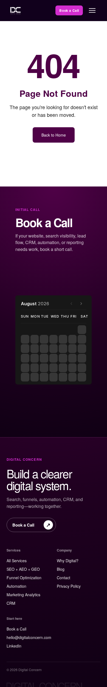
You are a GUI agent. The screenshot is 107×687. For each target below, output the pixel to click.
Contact (63, 577)
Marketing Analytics (23, 594)
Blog (60, 569)
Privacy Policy (69, 586)
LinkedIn (14, 646)
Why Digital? (67, 560)
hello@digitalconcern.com (29, 637)
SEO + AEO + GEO (23, 569)
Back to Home (53, 135)
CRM (11, 603)
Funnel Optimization (24, 577)
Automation (16, 586)
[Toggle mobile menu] (92, 10)
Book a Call (69, 10)
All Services (17, 560)
